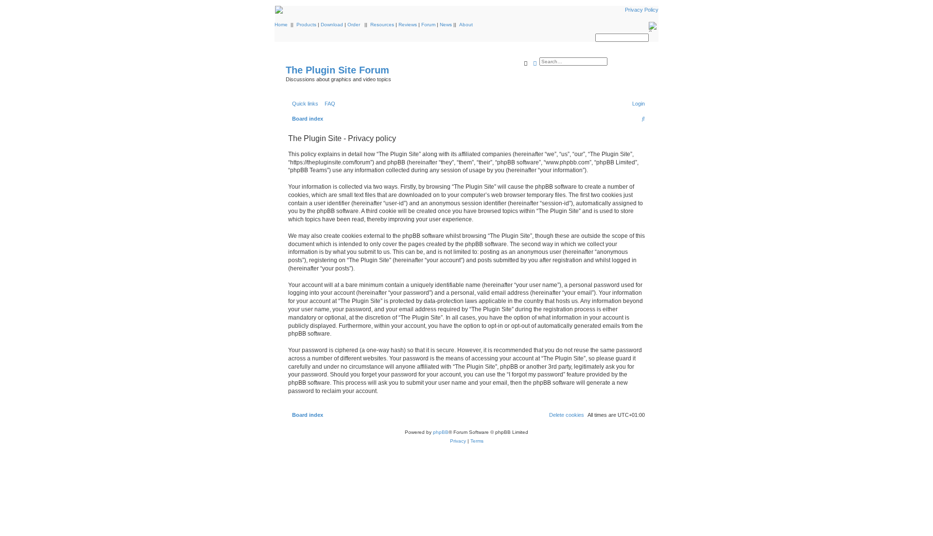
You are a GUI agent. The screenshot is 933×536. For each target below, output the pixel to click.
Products (306, 24)
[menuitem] (328, 103)
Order (353, 24)
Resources (382, 24)
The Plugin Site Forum (337, 70)
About (466, 24)
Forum (428, 24)
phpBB (441, 432)
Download (332, 24)
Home (281, 24)
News (446, 24)
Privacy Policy (641, 10)
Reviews (407, 24)
